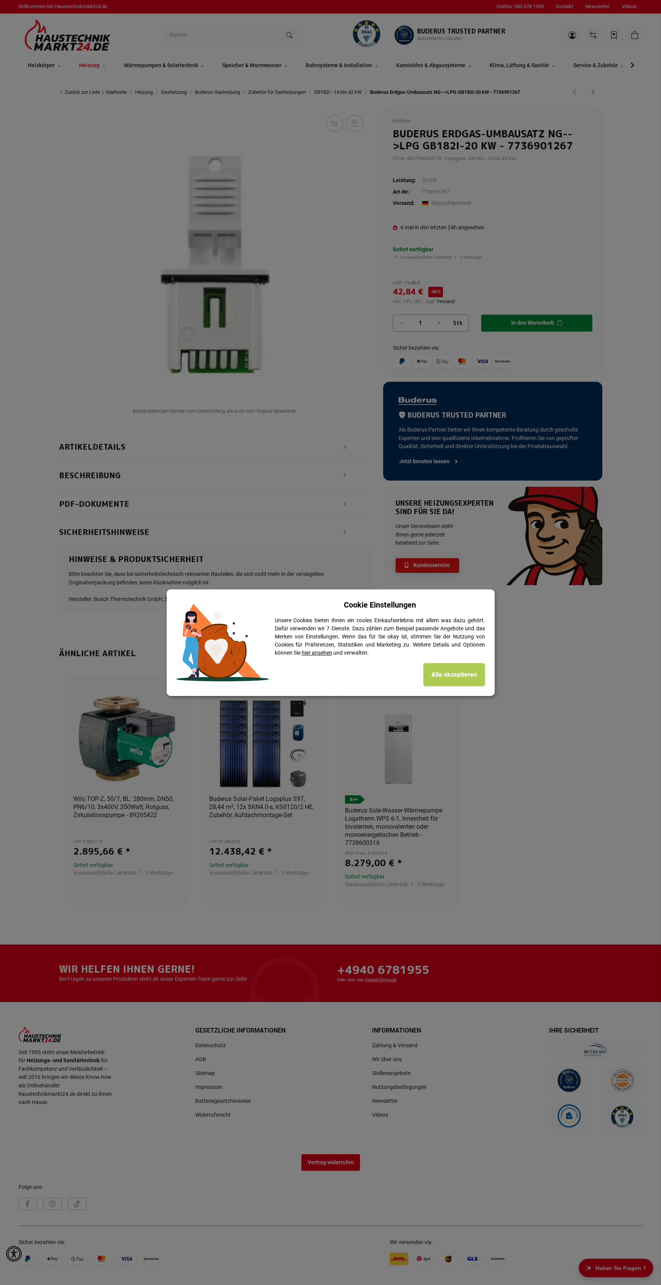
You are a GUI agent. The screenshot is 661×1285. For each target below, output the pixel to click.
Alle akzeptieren (454, 674)
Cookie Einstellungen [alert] (380, 604)
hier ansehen (317, 653)
